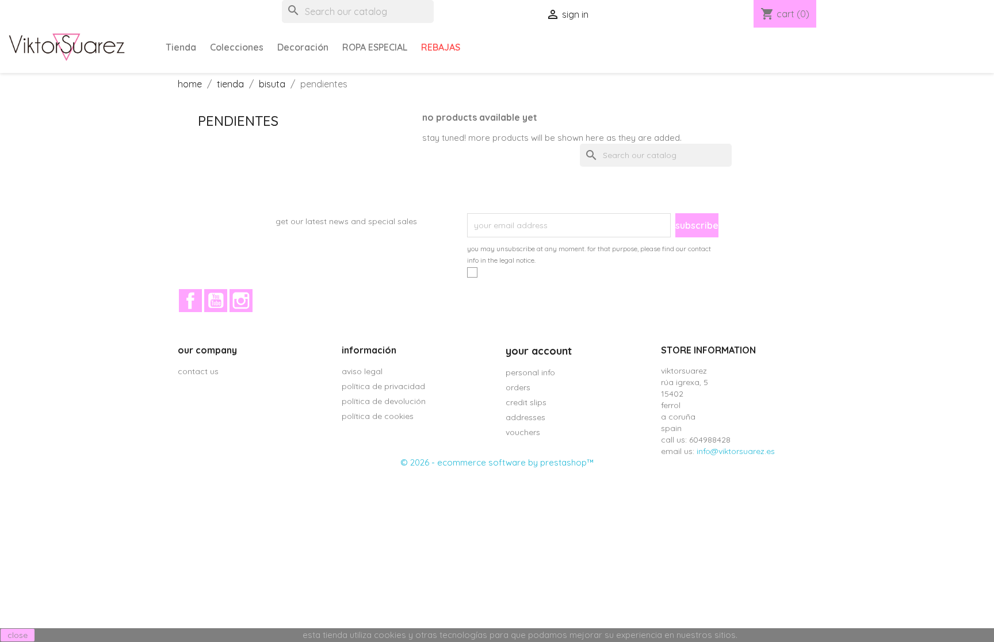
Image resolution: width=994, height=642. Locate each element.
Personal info (530, 372)
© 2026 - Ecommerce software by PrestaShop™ (497, 462)
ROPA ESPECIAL (374, 47)
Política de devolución (384, 401)
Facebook (190, 300)
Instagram (241, 300)
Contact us (198, 371)
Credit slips (526, 402)
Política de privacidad (383, 386)
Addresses (525, 417)
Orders (518, 387)
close (17, 635)
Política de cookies (378, 416)
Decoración (302, 47)
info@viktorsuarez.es (736, 451)
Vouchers (523, 432)
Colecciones (236, 47)
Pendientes (238, 120)
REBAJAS (440, 47)
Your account (539, 350)
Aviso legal (362, 371)
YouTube (215, 300)
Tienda (181, 47)
